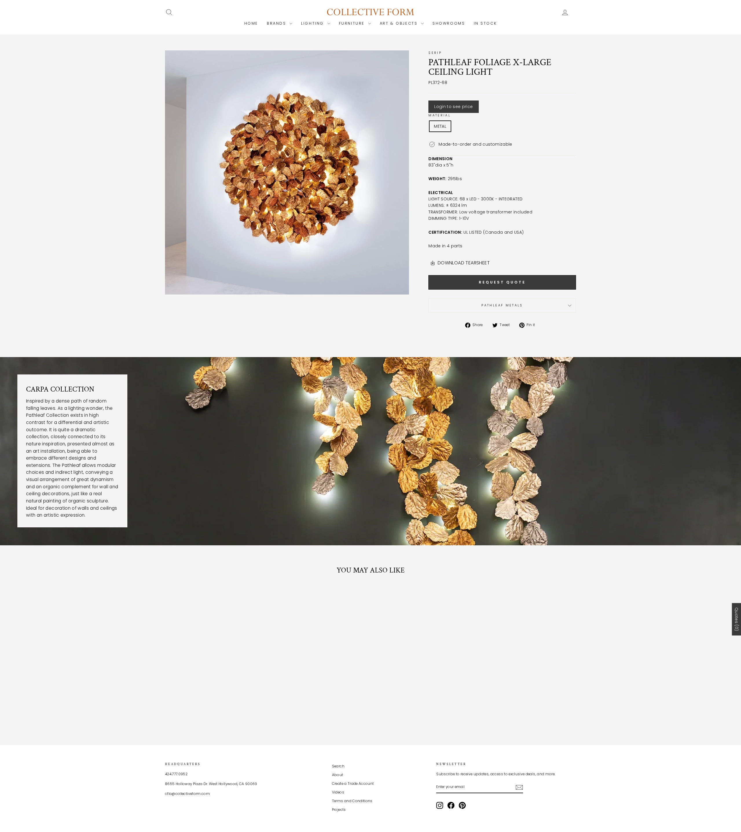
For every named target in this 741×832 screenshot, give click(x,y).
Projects (339, 809)
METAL (440, 126)
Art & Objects (399, 23)
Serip (435, 52)
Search (338, 766)
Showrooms (448, 23)
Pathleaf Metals (502, 305)
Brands (277, 23)
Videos (338, 792)
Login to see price (453, 106)
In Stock (485, 23)
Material (439, 115)
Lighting (313, 23)
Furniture (353, 23)
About (337, 775)
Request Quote (502, 282)
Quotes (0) (736, 619)
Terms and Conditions (352, 801)
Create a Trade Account (353, 783)
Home (251, 23)
